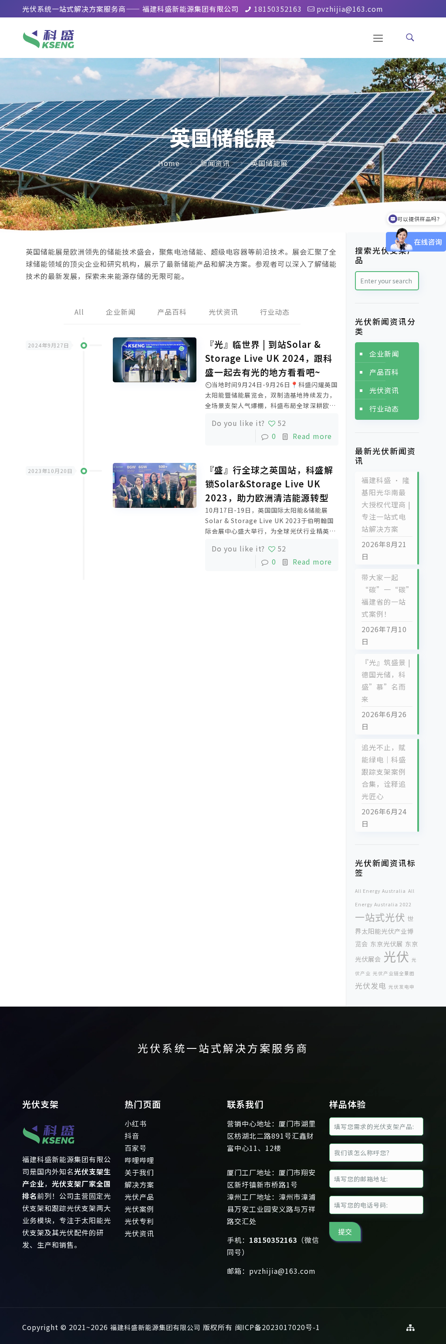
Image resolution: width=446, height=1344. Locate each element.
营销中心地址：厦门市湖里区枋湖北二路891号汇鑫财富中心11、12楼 (271, 1135)
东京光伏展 (386, 943)
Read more (312, 436)
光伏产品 (139, 1196)
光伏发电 (370, 985)
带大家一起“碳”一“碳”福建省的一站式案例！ (386, 595)
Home (169, 163)
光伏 (396, 956)
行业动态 (275, 311)
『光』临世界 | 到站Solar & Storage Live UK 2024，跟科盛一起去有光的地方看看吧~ (268, 358)
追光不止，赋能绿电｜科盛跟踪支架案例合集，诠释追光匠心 (384, 771)
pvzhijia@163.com (350, 8)
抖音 (132, 1135)
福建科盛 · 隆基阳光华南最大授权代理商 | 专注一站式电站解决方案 (386, 504)
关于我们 (139, 1172)
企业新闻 (120, 311)
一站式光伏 (380, 917)
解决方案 (139, 1184)
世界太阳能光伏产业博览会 (384, 931)
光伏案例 (139, 1209)
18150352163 (278, 8)
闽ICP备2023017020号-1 (277, 1327)
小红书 (136, 1123)
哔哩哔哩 (139, 1160)
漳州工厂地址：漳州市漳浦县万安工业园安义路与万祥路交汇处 (271, 1208)
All (79, 311)
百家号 (136, 1148)
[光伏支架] (48, 1147)
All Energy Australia (380, 891)
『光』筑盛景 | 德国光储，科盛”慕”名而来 (386, 680)
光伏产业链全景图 (394, 973)
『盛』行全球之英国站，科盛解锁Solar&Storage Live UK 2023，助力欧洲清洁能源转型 (269, 483)
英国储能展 (269, 163)
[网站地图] (410, 1327)
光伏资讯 (223, 311)
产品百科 (172, 311)
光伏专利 (139, 1221)
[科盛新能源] (48, 37)
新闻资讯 (215, 163)
